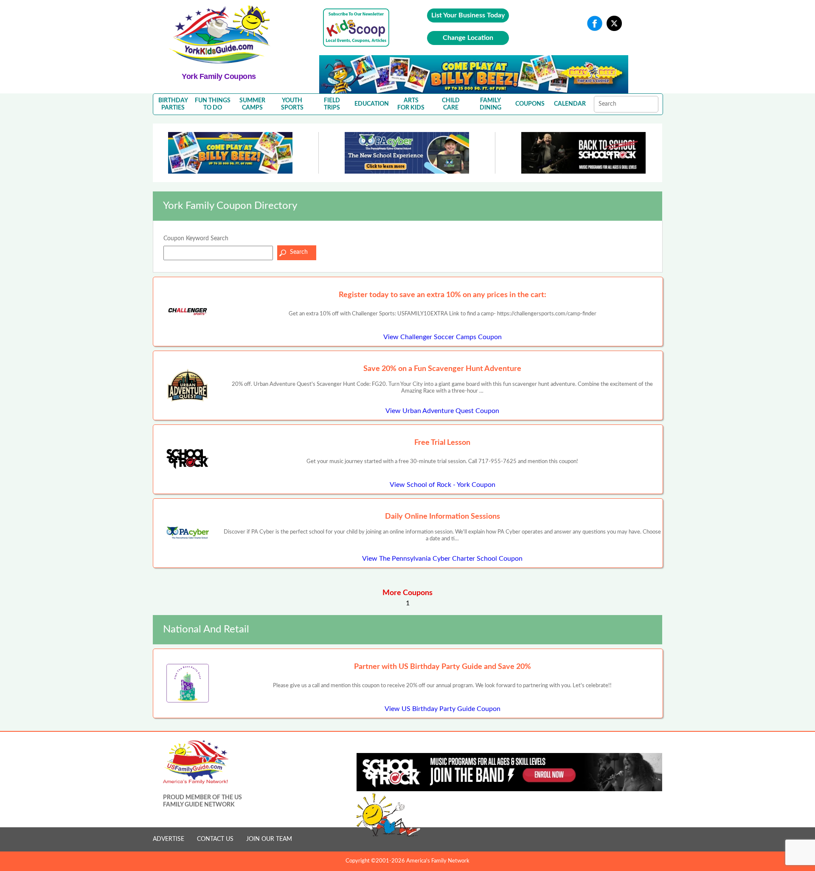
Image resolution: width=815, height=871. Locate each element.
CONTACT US (215, 839)
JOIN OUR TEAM (269, 839)
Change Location (468, 37)
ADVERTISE (168, 839)
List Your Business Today (468, 15)
